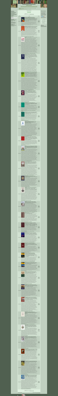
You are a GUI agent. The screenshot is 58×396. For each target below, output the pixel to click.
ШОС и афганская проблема (31, 102)
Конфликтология (23, 53)
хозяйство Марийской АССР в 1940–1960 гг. (30, 271)
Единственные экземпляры (43, 26)
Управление (26, 335)
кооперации (27, 212)
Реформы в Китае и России (29, 262)
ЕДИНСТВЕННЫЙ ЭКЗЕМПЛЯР (31, 89)
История (22, 200)
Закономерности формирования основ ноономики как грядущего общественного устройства (30, 18)
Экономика (22, 25)
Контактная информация (13, 25)
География (25, 71)
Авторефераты (12, 15)
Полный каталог (13, 11)
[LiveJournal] (43, 16)
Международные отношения (26, 110)
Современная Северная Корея (34, 26)
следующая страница (31, 14)
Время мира (28, 54)
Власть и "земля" (29, 136)
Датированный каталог (13, 12)
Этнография (25, 211)
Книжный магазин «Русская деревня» (29, 4)
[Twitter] (42, 16)
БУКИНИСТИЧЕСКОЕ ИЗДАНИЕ (32, 53)
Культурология (30, 211)
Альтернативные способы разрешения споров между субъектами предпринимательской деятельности (30, 91)
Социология (22, 89)
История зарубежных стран (34, 71)
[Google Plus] (44, 16)
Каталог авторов (13, 13)
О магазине (12, 24)
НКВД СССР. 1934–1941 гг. (28, 222)
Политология (26, 53)
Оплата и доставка (13, 20)
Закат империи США (34, 232)
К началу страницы (20, 392)
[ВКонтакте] (41, 16)
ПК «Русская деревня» (38, 392)
